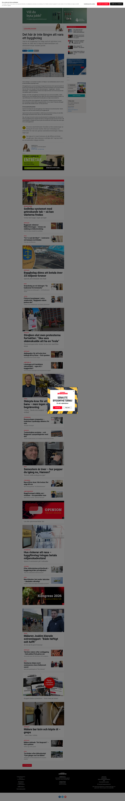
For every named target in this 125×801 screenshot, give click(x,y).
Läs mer (9, 5)
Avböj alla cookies (116, 3)
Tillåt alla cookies (103, 3)
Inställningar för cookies (89, 3)
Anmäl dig (57, 407)
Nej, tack (67, 407)
